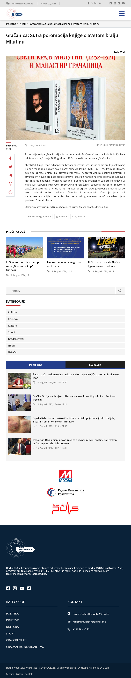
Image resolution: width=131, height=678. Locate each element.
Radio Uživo (96, 3)
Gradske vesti (16, 338)
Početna (12, 23)
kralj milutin (78, 216)
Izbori (11, 345)
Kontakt (29, 673)
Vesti (24, 23)
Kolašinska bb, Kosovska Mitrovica (91, 613)
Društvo (13, 318)
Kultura (119, 51)
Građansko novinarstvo (25, 646)
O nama (10, 673)
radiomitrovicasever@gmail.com (89, 621)
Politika (12, 312)
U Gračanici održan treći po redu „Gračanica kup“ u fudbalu (23, 266)
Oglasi (19, 673)
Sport (11, 332)
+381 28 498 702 (82, 629)
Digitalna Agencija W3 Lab (93, 667)
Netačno (13, 352)
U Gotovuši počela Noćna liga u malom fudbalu (104, 264)
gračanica (61, 216)
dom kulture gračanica (39, 216)
